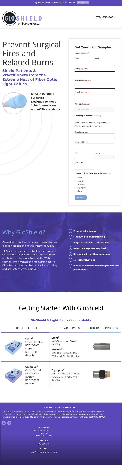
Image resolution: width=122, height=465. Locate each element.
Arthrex (80, 184)
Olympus (81, 187)
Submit (80, 197)
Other (80, 191)
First (77, 58)
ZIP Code (79, 162)
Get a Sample (83, 3)
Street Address (81, 132)
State (97, 153)
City (76, 152)
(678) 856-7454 (44, 444)
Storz (79, 178)
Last (97, 58)
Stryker (80, 181)
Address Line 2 (81, 142)
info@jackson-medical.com (44, 452)
